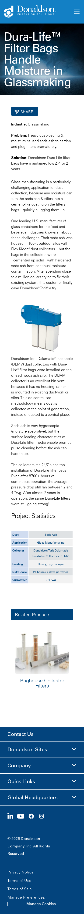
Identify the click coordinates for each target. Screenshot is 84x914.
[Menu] (76, 12)
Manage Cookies (41, 904)
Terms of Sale (19, 889)
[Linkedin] (12, 816)
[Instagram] (43, 816)
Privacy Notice (20, 872)
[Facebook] (33, 816)
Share (26, 111)
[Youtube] (22, 816)
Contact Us (20, 734)
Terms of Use (19, 880)
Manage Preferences (26, 897)
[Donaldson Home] (36, 11)
